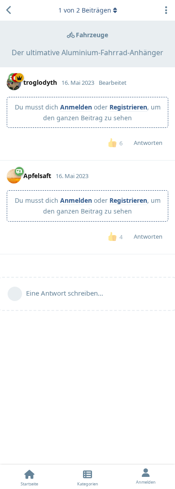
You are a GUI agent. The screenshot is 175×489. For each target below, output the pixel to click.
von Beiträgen (84, 10)
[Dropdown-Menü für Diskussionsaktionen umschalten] (166, 10)
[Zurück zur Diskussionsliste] (9, 10)
